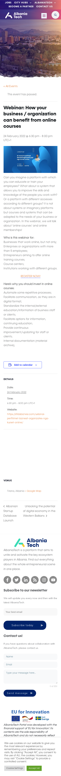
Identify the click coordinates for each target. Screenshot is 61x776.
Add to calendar (23, 364)
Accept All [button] (34, 768)
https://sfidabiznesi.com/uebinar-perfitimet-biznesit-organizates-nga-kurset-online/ (28, 418)
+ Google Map (33, 491)
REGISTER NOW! (30, 276)
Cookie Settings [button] (14, 768)
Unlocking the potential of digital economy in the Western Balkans (39, 511)
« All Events (10, 86)
